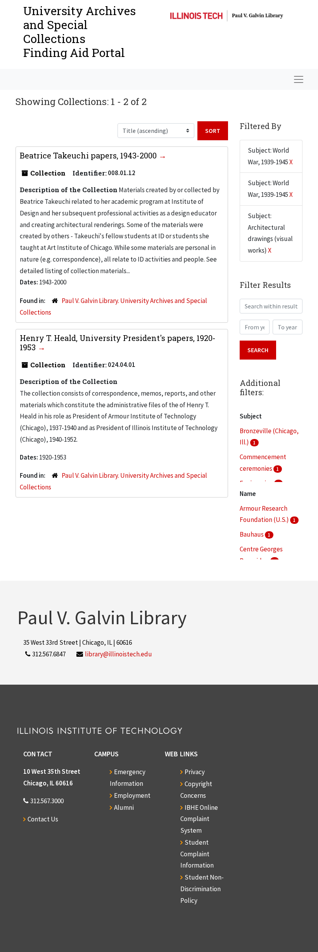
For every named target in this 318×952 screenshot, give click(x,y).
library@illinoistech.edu (118, 654)
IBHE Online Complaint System (199, 819)
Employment (132, 795)
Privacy (195, 772)
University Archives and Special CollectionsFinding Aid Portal (79, 31)
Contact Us (43, 819)
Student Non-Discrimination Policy (202, 889)
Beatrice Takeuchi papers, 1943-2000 (89, 155)
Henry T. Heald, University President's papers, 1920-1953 (118, 342)
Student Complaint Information (197, 854)
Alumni (124, 807)
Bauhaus (252, 534)
